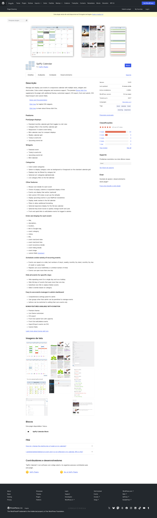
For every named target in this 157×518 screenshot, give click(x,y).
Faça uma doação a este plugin (110, 186)
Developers (68, 497)
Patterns (38, 500)
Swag (96, 500)
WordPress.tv (70, 500)
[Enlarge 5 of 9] (68, 344)
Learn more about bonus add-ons (37, 331)
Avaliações (41, 75)
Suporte (128, 75)
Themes (38, 494)
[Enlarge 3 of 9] (45, 381)
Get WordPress (148, 3)
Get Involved (98, 491)
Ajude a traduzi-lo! (97, 14)
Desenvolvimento (66, 75)
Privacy (9, 500)
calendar (123, 106)
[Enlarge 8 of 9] (92, 371)
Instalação (52, 75)
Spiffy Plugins (43, 67)
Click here (32, 104)
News (9, 494)
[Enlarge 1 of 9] (45, 344)
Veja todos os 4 (126, 102)
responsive (127, 110)
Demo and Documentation (38, 100)
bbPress (126, 497)
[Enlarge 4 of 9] (45, 400)
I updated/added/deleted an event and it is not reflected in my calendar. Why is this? (54, 452)
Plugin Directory (12, 9)
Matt (125, 494)
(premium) (41, 253)
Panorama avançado (107, 115)
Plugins (38, 497)
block (118, 106)
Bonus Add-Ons (81, 90)
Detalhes (31, 75)
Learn (66, 491)
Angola (27, 508)
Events (96, 494)
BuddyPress (127, 500)
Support (67, 494)
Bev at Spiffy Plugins (71, 472)
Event (128, 106)
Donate (97, 497)
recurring (120, 110)
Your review (103, 148)
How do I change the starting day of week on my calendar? (46, 446)
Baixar (128, 65)
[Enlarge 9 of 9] (92, 402)
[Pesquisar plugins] (26, 20)
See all (129, 148)
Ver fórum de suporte (107, 168)
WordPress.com (128, 491)
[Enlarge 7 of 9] (92, 344)
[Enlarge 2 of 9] (45, 361)
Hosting (9, 497)
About (9, 491)
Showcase (39, 491)
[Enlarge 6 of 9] (68, 382)
